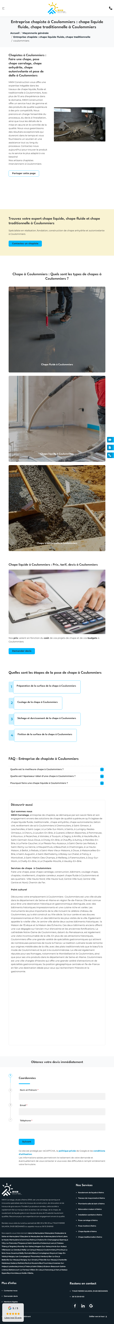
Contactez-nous (10, 1290)
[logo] (57, 8)
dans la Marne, (34, 1233)
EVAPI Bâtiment (24, 1316)
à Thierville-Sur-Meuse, (47, 1260)
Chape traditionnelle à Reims (90, 1237)
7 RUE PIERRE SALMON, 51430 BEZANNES (90, 1291)
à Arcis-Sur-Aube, (58, 1246)
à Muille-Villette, (27, 1273)
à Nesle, (63, 1270)
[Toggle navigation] (3, 8)
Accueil (14, 33)
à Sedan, (12, 1263)
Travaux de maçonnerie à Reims (91, 1198)
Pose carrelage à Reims (88, 1220)
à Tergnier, (12, 1246)
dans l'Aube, (55, 1233)
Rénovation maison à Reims (90, 1209)
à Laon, (52, 1243)
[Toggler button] (102, 769)
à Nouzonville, (36, 1263)
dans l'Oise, (19, 1236)
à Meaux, (38, 1250)
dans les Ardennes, (44, 1236)
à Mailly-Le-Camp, (27, 1250)
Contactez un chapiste (25, 243)
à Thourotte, (34, 1256)
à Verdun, (43, 1256)
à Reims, (32, 1240)
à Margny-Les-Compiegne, (18, 1256)
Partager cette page (24, 173)
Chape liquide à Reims (87, 1231)
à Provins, (60, 1250)
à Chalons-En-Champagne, (47, 1240)
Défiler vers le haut (97, 1316)
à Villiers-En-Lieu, (35, 1270)
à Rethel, (20, 1263)
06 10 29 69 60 (78, 1296)
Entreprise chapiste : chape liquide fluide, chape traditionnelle (51, 37)
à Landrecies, (12, 1266)
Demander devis (21, 651)
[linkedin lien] (75, 1306)
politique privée (67, 1151)
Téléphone (26, 1120)
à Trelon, (27, 1266)
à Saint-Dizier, (36, 1266)
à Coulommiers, (49, 1250)
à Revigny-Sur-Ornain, (28, 1260)
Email (23, 1105)
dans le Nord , (57, 1236)
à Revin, (27, 1263)
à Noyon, (52, 1253)
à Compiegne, (42, 1253)
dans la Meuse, (30, 1236)
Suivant (26, 1142)
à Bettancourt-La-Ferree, (18, 1270)
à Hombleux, (15, 1273)
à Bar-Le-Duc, (53, 1256)
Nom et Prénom (29, 1090)
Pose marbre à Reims (87, 1226)
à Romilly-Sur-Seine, (25, 1246)
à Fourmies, (47, 1263)
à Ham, (57, 1270)
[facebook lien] (83, 1306)
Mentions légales (11, 1302)
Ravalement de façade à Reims (91, 1192)
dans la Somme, (22, 1240)
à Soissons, (44, 1243)
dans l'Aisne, (45, 1233)
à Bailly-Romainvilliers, (27, 1253)
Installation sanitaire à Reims (90, 1215)
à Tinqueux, (21, 1243)
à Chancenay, (48, 1270)
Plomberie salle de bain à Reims (91, 1203)
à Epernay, (62, 1240)
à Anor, (21, 1266)
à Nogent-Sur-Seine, (42, 1246)
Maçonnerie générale (36, 33)
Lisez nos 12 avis (13, 1317)
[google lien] (91, 1306)
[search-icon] (110, 8)
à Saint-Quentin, (33, 1243)
